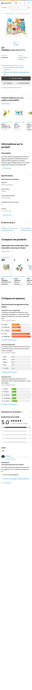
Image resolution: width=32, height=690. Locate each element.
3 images (16, 45)
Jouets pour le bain (10, 13)
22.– (3, 47)
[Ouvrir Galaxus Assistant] (24, 3)
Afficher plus (7, 168)
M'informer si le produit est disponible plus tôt (16, 73)
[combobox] (3, 451)
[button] (16, 67)
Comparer (9, 83)
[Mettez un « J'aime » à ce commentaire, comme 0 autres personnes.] (21, 457)
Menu (5, 7)
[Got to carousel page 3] (17, 42)
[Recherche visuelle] (29, 7)
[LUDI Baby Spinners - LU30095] (19, 270)
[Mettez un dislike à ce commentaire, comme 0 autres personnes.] (29, 457)
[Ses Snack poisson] (19, 119)
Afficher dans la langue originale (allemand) (16, 479)
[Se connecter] (20, 3)
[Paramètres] (15, 3)
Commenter (7, 483)
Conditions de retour (7, 230)
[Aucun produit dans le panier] (29, 3)
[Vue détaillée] (16, 331)
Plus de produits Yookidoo (23, 57)
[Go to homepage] (6, 3)
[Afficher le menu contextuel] (18, 457)
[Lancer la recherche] (11, 8)
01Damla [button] (8, 456)
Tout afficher (5, 104)
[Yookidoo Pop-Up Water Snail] (6, 119)
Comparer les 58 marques (9, 340)
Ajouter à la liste (24, 83)
